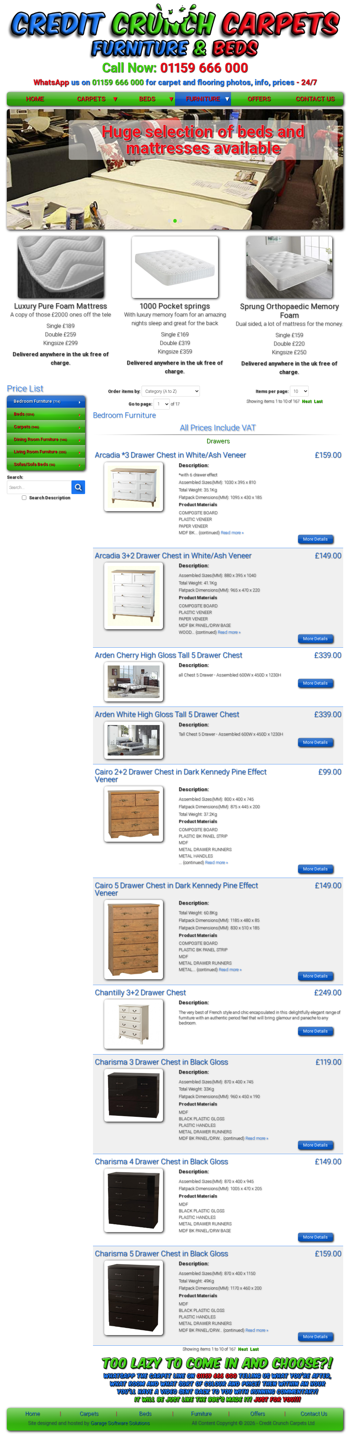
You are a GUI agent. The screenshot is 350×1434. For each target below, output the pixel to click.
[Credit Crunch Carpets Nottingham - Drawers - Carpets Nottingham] (175, 31)
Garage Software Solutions (120, 1423)
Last (318, 401)
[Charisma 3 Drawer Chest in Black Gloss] (133, 1121)
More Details (315, 539)
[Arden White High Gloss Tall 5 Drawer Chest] (133, 759)
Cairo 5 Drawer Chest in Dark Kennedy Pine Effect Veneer (176, 889)
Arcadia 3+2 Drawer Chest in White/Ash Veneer (173, 555)
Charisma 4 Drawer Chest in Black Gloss (161, 1161)
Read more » (232, 532)
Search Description (49, 497)
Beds (147, 99)
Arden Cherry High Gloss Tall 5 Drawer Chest (168, 654)
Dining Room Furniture (40, 439)
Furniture (203, 99)
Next (306, 401)
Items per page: (272, 391)
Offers (259, 99)
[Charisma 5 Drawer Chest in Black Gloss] (133, 1335)
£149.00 (328, 555)
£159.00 (328, 454)
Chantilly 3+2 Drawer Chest (140, 992)
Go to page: (140, 403)
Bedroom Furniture (37, 401)
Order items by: (124, 391)
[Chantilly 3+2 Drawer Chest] (133, 1048)
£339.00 (327, 654)
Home (35, 99)
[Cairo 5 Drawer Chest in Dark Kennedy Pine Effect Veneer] (133, 979)
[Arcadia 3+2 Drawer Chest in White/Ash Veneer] (133, 629)
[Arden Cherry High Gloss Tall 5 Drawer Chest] (133, 701)
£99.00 (329, 771)
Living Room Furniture (40, 451)
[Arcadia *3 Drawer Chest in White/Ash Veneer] (133, 511)
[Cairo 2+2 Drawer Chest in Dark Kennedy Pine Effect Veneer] (133, 841)
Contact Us (315, 99)
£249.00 (327, 992)
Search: (15, 477)
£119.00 (328, 1061)
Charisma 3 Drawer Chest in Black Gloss (161, 1061)
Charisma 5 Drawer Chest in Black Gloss (161, 1253)
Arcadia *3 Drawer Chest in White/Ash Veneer (170, 454)
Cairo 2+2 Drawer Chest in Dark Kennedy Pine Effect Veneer (181, 775)
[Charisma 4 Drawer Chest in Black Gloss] (133, 1232)
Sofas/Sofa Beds (34, 464)
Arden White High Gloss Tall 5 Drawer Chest (167, 714)
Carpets (91, 99)
